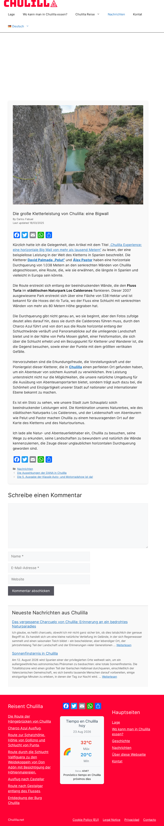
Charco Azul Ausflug (24, 728)
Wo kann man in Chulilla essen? (45, 14)
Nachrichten (116, 14)
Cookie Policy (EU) (86, 820)
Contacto (149, 820)
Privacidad (131, 820)
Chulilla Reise (85, 14)
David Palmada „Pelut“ (46, 260)
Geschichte (121, 741)
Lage (11, 14)
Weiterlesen (123, 645)
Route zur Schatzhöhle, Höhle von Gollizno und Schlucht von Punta (26, 740)
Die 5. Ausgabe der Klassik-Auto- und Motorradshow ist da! (55, 476)
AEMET (85, 771)
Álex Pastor (82, 260)
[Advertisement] (82, 62)
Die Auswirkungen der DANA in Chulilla (42, 472)
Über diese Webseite (129, 755)
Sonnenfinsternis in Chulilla (35, 653)
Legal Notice (111, 820)
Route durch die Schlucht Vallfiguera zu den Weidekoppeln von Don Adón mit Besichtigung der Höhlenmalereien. (29, 762)
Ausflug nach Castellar (26, 779)
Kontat (137, 14)
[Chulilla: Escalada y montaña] (30, 4)
